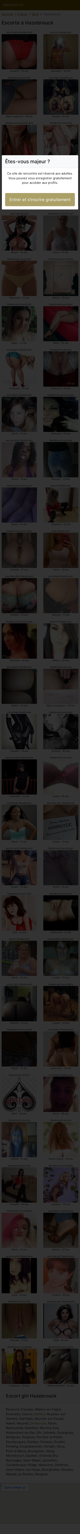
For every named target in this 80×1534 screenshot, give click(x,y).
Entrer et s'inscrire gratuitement (40, 199)
